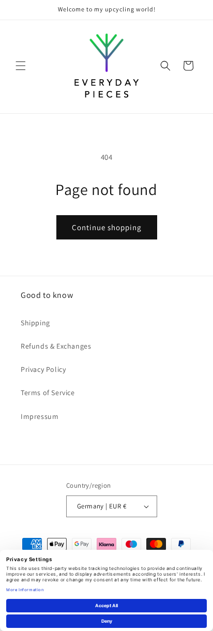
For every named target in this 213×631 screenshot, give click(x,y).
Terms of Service (48, 392)
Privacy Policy (43, 369)
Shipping (35, 322)
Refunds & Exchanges (56, 346)
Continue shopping (107, 227)
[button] (20, 65)
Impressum (39, 416)
